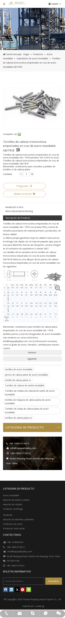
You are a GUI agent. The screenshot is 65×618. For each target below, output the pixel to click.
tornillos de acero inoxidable (18, 369)
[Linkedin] (11, 589)
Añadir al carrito (23, 194)
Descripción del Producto (17, 217)
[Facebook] (5, 589)
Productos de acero (12, 523)
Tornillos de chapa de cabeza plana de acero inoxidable (27, 410)
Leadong (39, 606)
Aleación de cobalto (12, 504)
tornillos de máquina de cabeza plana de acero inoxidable (28, 401)
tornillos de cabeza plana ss (18, 417)
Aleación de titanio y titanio (16, 499)
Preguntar (22, 186)
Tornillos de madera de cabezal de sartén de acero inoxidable (30, 392)
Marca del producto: (15, 211)
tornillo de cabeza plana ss (18, 380)
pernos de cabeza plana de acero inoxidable (26, 374)
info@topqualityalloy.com (15, 341)
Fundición (7, 514)
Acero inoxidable (11, 495)
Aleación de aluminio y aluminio (18, 519)
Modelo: (9, 207)
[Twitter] (17, 589)
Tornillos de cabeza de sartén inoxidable (24, 385)
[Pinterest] (22, 589)
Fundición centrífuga (13, 508)
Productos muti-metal (13, 528)
